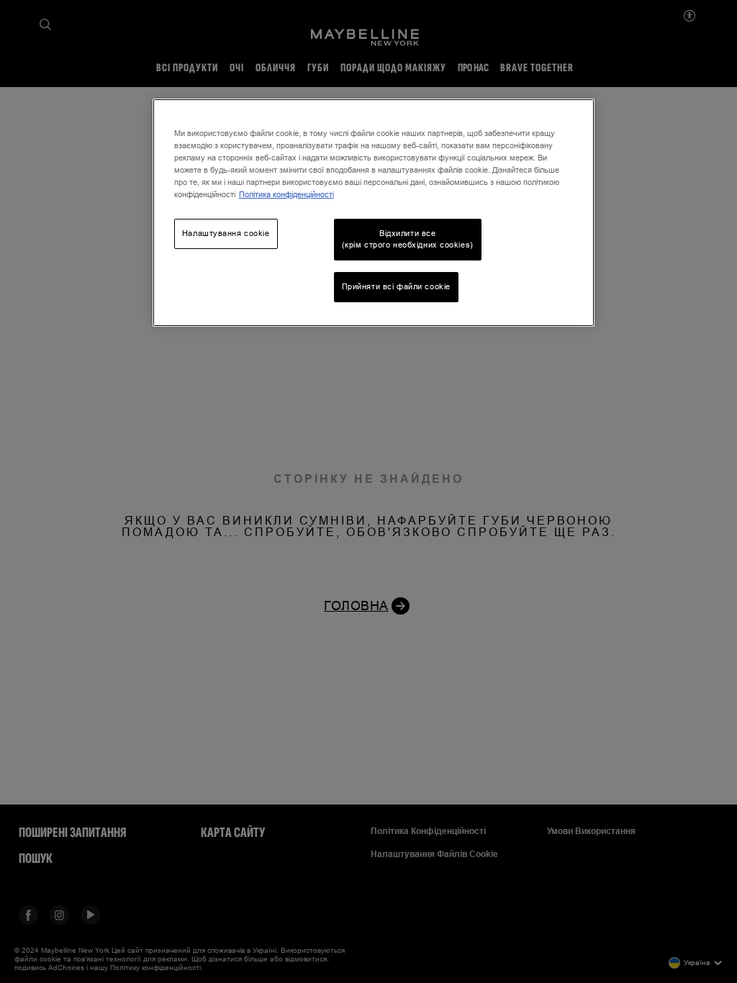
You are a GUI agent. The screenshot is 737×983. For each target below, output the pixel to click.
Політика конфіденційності (286, 194)
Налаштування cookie (226, 233)
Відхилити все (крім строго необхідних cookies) (408, 239)
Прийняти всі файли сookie (396, 286)
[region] (373, 213)
